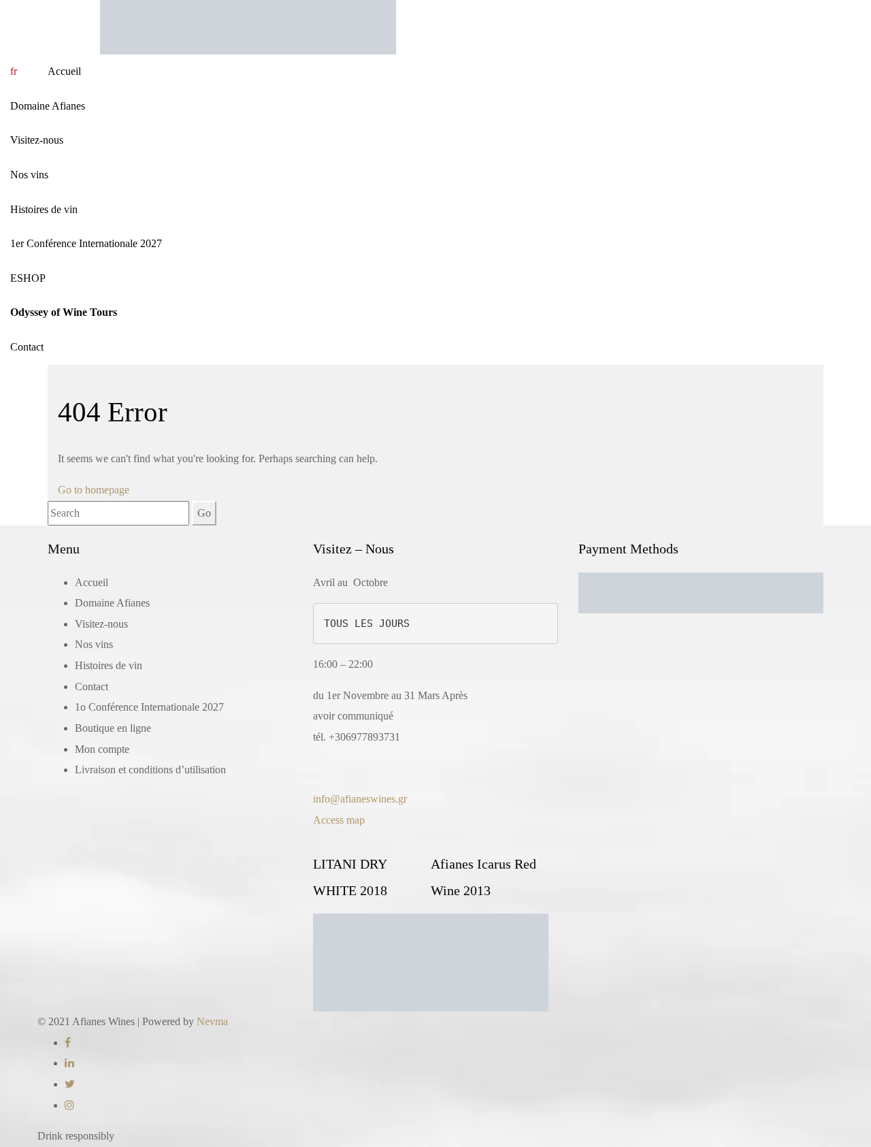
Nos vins (29, 174)
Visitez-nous (36, 140)
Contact (27, 347)
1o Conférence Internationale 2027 (149, 707)
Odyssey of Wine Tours (63, 312)
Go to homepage (93, 490)
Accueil (64, 71)
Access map (339, 820)
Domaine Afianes (47, 106)
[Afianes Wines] (248, 26)
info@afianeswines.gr (360, 799)
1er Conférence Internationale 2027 (86, 243)
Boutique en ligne (113, 728)
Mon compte (102, 749)
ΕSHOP (28, 278)
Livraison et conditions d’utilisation (150, 769)
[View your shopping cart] (37, 71)
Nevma (212, 1021)
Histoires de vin (44, 209)
